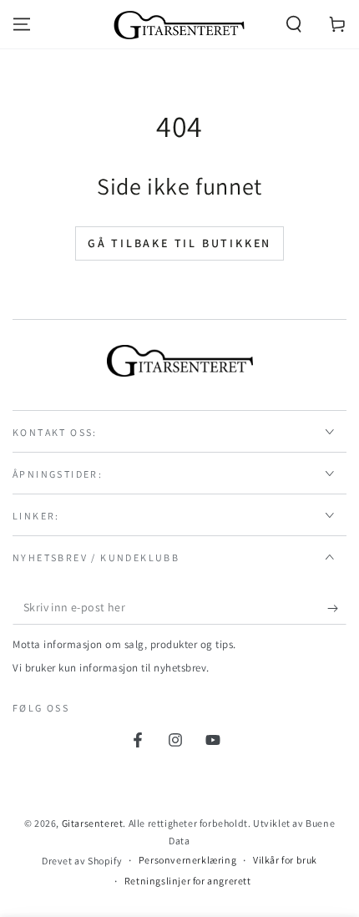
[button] (294, 24)
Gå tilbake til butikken (179, 243)
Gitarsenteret (93, 823)
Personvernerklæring (187, 860)
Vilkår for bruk (285, 860)
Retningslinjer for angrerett (187, 880)
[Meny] (21, 24)
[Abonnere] (336, 608)
